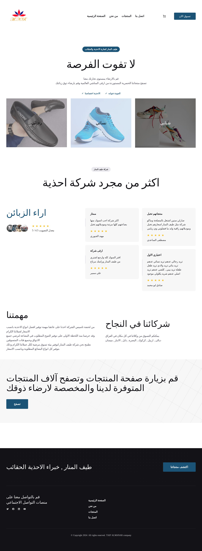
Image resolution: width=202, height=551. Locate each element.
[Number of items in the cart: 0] (164, 16)
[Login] (153, 16)
